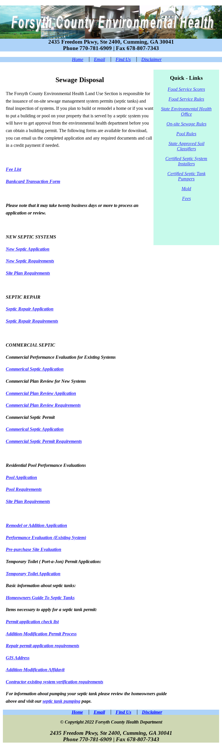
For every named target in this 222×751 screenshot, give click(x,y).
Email (99, 59)
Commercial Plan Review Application (41, 393)
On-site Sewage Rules (186, 123)
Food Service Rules (186, 99)
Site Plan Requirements (28, 273)
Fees (186, 198)
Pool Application (21, 477)
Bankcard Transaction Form (33, 181)
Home (77, 59)
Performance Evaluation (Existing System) (46, 537)
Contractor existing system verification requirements (54, 681)
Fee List (13, 169)
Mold (186, 188)
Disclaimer (151, 59)
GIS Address (17, 657)
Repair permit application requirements (42, 645)
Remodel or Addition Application (36, 525)
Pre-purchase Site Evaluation (33, 549)
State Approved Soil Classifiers (186, 146)
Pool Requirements (24, 489)
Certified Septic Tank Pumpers (186, 176)
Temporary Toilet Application (33, 573)
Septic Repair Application (29, 308)
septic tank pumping (61, 701)
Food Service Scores (186, 89)
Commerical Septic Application (35, 369)
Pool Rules (186, 133)
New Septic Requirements (30, 260)
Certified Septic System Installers (186, 161)
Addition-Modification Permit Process (41, 633)
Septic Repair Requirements (32, 321)
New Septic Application (27, 249)
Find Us (123, 59)
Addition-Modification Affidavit (35, 669)
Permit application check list (32, 621)
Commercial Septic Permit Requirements (44, 441)
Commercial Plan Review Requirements (43, 405)
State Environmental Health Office (186, 111)
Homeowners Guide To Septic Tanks (40, 597)
